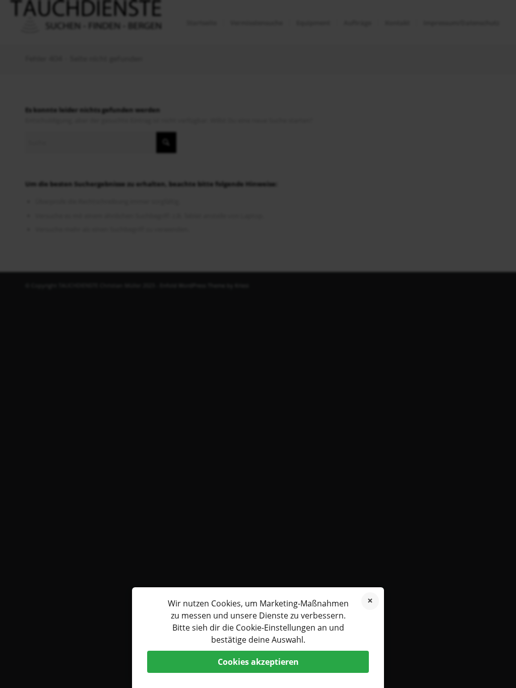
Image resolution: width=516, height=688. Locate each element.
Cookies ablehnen (370, 601)
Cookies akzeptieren (258, 661)
